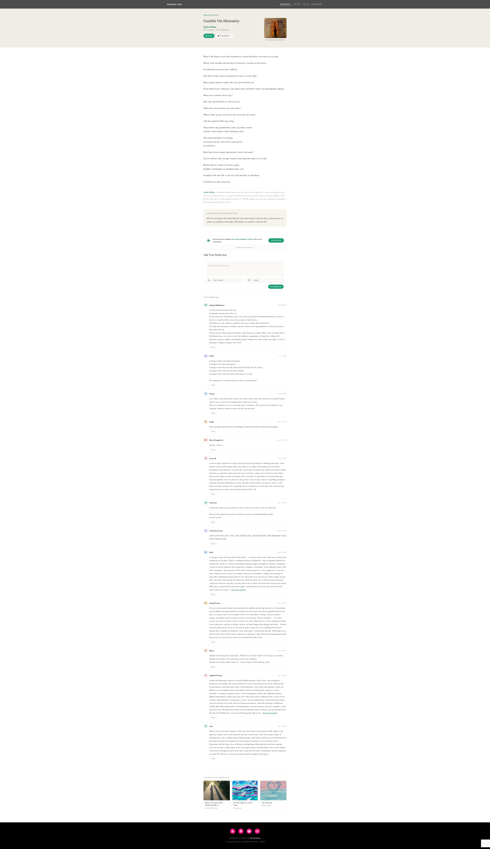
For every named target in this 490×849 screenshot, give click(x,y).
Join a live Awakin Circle (241, 239)
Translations (224, 36)
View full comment (238, 590)
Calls (306, 4)
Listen (210, 36)
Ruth (211, 552)
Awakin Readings (211, 15)
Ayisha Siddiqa (209, 27)
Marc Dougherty (216, 440)
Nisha (211, 651)
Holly (211, 356)
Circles (297, 4)
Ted (211, 726)
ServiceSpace (255, 838)
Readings (285, 4)
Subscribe (316, 4)
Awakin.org (174, 4)
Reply (213, 347)
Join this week (276, 240)
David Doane (214, 603)
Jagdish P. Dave (215, 675)
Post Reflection (275, 287)
